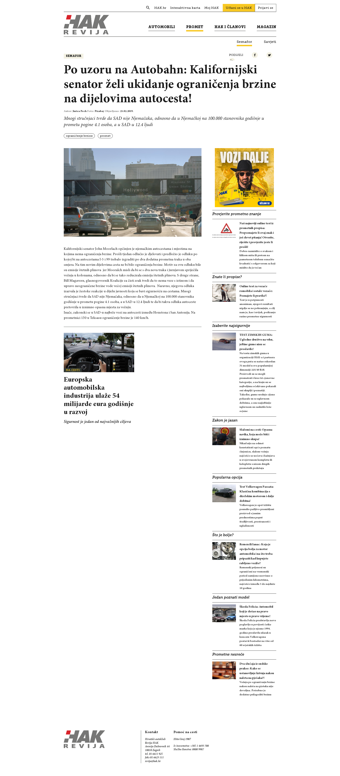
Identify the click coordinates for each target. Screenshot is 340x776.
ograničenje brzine (79, 135)
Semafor (73, 56)
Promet (105, 135)
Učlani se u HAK (239, 8)
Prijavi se (265, 8)
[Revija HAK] (86, 24)
